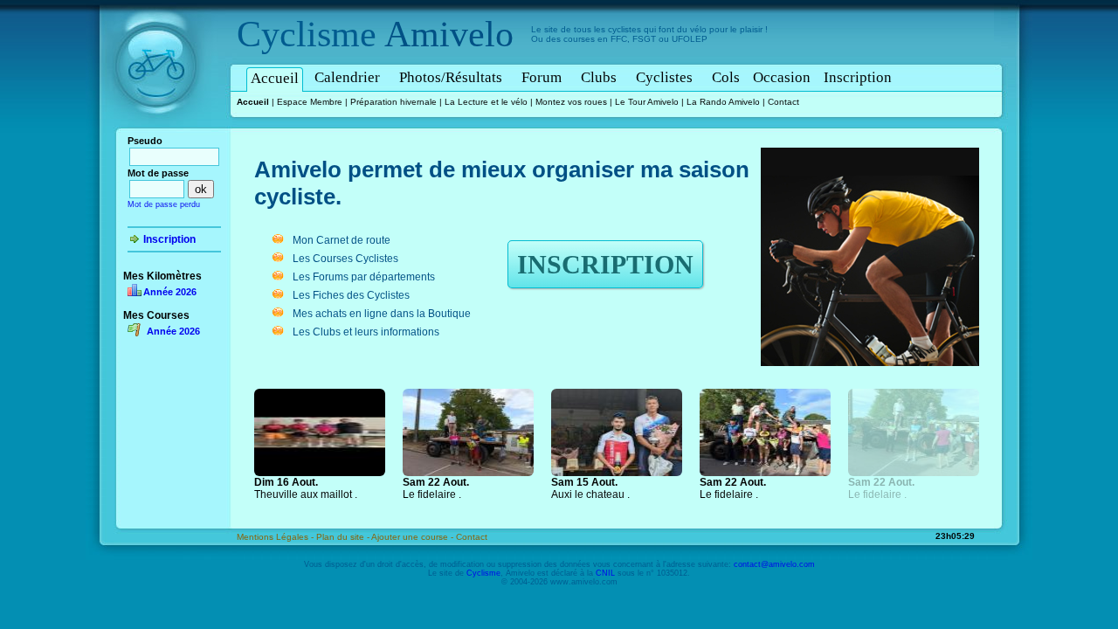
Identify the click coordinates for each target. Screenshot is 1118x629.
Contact (783, 102)
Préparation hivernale (393, 102)
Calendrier (347, 77)
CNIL (605, 573)
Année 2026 (170, 292)
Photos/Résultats (450, 77)
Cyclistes (664, 77)
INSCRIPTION (605, 264)
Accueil (275, 78)
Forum (541, 77)
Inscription (858, 77)
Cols (726, 77)
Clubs (599, 77)
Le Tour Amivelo (647, 102)
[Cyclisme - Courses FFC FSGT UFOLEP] (161, 132)
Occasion (782, 77)
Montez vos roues (571, 102)
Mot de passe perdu (164, 204)
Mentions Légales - (276, 537)
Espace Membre (309, 102)
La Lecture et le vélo (486, 102)
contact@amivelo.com (774, 564)
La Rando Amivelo (723, 102)
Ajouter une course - (413, 537)
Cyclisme (306, 34)
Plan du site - (343, 537)
